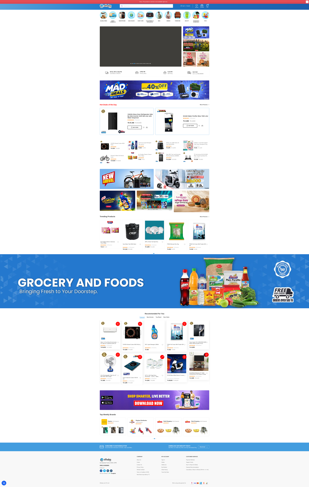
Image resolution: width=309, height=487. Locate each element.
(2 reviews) (109, 342)
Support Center (189, 459)
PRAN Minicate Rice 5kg (151, 241)
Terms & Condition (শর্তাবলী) (143, 468)
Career (138, 459)
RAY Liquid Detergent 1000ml (152, 341)
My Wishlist (164, 464)
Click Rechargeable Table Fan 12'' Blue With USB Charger (108, 373)
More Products (204, 104)
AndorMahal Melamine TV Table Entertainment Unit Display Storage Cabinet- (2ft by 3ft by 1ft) (197, 371)
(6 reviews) (131, 344)
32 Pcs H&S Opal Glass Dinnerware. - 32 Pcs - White (151, 373)
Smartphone (122, 20)
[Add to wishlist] (144, 125)
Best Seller (166, 314)
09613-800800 (104, 462)
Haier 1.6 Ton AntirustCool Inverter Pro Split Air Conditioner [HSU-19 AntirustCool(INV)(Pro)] (109, 340)
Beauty (187, 20)
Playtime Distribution (113, 417)
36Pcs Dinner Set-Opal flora (129, 238)
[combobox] (146, 6)
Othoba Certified (140, 466)
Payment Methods (190, 456)
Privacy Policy (140, 464)
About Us (139, 456)
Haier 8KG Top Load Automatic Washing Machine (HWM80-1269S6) (201, 153)
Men (159, 20)
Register (188, 6)
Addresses (164, 461)
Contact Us (139, 461)
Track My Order (165, 468)
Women (168, 20)
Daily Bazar (131, 20)
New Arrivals (150, 314)
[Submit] (122, 6)
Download (203, 443)
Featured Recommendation (192, 464)
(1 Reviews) (192, 119)
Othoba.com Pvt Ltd (104, 479)
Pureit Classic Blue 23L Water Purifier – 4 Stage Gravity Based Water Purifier (118, 141)
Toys (205, 20)
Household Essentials (196, 21)
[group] (140, 46)
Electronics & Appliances (150, 21)
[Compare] (147, 125)
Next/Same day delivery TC (143, 471)
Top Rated (158, 314)
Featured (142, 314)
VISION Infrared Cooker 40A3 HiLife (131, 341)
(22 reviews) (176, 375)
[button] (132, 63)
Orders (163, 459)
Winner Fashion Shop (197, 417)
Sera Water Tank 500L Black (107, 241)
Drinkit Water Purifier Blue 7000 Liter (140, 116)
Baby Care (140, 20)
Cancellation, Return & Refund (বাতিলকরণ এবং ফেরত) (197, 466)
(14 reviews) (198, 342)
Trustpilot (113, 470)
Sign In (183, 6)
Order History (165, 466)
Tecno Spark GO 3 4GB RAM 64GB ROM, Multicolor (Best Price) (197, 339)
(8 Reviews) (137, 118)
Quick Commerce (113, 21)
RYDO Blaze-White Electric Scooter (175, 372)
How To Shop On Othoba (192, 461)
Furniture (177, 20)
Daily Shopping (140, 418)
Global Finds (103, 20)
